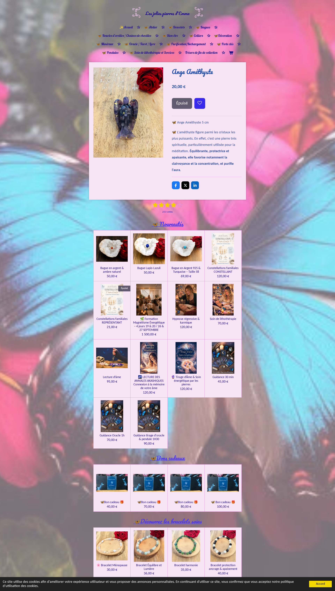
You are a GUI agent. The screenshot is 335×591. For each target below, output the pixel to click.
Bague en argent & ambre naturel (112, 270)
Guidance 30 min (223, 377)
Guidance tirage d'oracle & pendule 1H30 (148, 437)
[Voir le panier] (231, 53)
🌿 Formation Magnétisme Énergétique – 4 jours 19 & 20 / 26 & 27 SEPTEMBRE (149, 324)
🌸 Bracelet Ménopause (111, 565)
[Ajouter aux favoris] (199, 103)
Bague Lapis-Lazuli (149, 268)
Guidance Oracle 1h (112, 435)
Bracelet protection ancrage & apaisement (223, 567)
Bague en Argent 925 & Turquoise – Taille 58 (186, 270)
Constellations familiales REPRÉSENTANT (112, 320)
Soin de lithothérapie (223, 319)
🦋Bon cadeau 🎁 (112, 502)
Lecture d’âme (112, 377)
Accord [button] (320, 584)
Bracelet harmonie (186, 565)
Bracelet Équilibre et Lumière (149, 567)
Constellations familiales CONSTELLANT (223, 270)
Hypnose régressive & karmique (186, 320)
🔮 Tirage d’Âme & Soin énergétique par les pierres (186, 381)
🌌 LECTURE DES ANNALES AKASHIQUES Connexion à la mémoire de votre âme (149, 383)
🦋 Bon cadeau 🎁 (223, 502)
